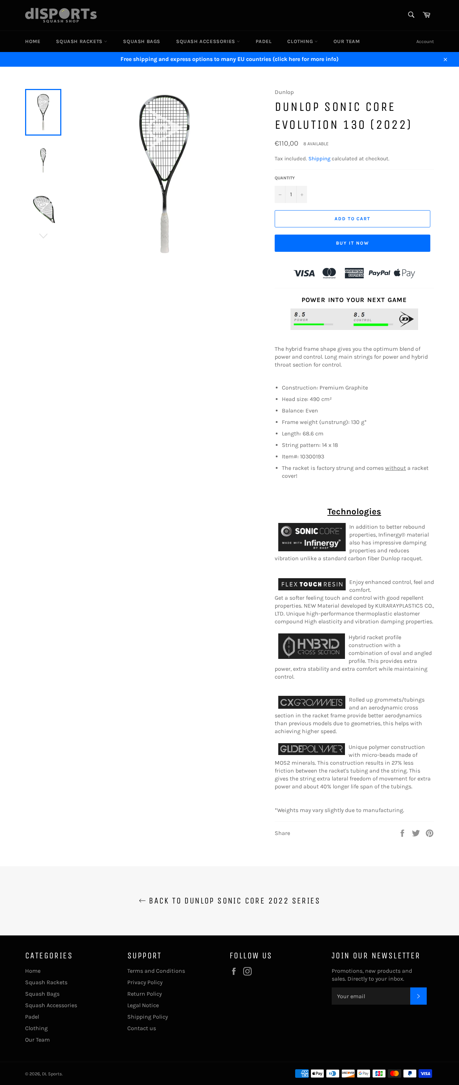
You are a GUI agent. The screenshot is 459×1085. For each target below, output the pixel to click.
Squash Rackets (80, 41)
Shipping (319, 158)
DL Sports (52, 1073)
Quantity (285, 177)
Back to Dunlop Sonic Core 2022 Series (233, 901)
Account (425, 41)
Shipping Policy (147, 1016)
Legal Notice (143, 1005)
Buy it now (352, 243)
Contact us (141, 1028)
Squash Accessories (206, 41)
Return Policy (144, 993)
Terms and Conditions (156, 970)
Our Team (346, 41)
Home (32, 41)
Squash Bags (141, 41)
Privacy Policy (144, 982)
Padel (263, 41)
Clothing (300, 41)
